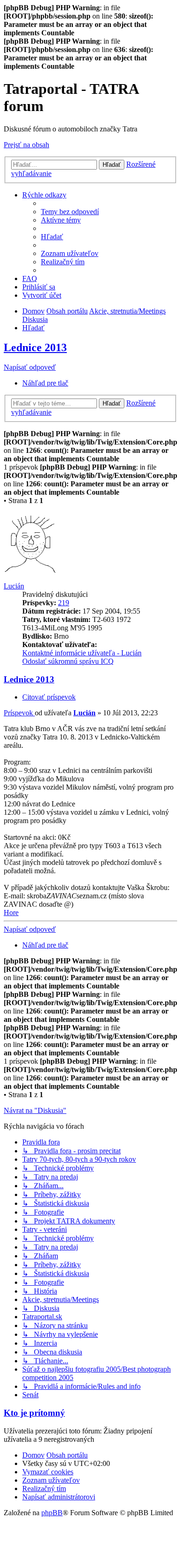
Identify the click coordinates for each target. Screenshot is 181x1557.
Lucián (14, 586)
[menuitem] (70, 212)
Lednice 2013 (35, 347)
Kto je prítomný (34, 1413)
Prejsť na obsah (26, 145)
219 (63, 603)
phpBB (52, 1513)
